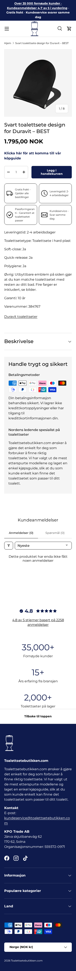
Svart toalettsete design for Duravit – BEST (42, 43)
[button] (69, 28)
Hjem (7, 43)
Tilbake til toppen (38, 716)
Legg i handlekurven (52, 172)
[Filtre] (8, 545)
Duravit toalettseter (20, 317)
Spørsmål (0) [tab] (55, 533)
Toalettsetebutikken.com (27, 960)
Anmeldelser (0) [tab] (21, 533)
